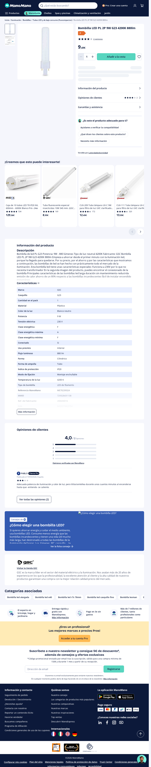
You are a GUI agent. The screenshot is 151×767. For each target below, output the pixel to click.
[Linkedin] (100, 722)
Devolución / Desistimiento (18, 699)
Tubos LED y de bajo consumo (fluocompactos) (52, 20)
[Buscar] (42, 6)
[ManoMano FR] (53, 734)
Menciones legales (54, 762)
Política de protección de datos (81, 762)
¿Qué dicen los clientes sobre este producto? (103, 134)
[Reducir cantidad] (81, 56)
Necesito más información (94, 141)
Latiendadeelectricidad (98, 152)
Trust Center (106, 762)
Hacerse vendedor (14, 717)
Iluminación (16, 20)
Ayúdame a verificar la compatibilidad (100, 127)
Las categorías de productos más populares (72, 699)
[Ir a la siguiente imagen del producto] (67, 52)
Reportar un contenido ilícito (19, 712)
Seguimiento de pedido (16, 695)
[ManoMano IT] (60, 734)
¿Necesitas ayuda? (14, 703)
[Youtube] (121, 722)
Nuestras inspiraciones (62, 712)
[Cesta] (142, 5)
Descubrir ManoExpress (63, 721)
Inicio (7, 20)
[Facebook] (107, 722)
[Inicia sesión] (135, 5)
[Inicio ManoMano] (19, 5)
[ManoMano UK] (67, 734)
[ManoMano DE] (74, 734)
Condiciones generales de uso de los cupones (27, 730)
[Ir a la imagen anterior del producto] (23, 52)
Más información (110, 679)
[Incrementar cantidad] (93, 56)
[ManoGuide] (141, 759)
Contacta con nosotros (16, 708)
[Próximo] (140, 231)
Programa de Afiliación (16, 726)
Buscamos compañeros (16, 721)
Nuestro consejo (59, 695)
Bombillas (27, 20)
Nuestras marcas (59, 708)
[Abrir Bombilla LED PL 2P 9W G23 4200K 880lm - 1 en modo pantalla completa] (45, 51)
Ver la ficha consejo (60, 546)
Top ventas (56, 717)
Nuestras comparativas (62, 703)
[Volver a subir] (140, 733)
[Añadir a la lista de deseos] (139, 56)
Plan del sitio (36, 762)
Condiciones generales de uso (130, 762)
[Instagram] (114, 722)
